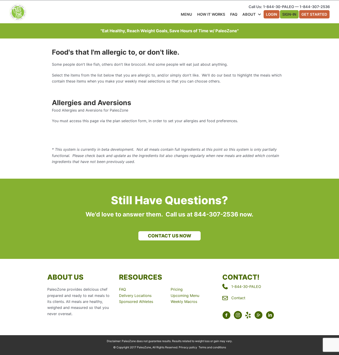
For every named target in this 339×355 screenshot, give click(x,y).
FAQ (122, 289)
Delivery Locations (135, 295)
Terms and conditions (212, 347)
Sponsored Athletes (136, 301)
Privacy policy (188, 347)
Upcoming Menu (185, 295)
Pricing (177, 289)
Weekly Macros (184, 301)
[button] (169, 235)
